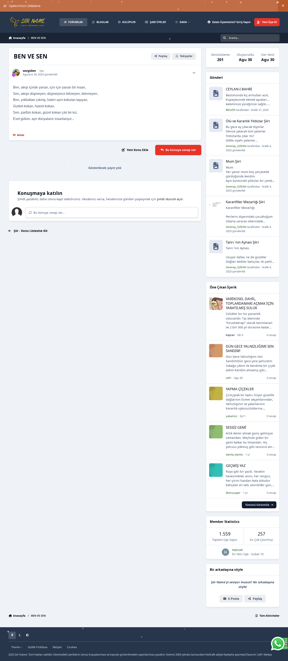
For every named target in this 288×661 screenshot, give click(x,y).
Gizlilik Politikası (37, 647)
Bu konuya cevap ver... (49, 213)
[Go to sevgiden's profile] (16, 72)
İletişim (57, 647)
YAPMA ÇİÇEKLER (240, 388)
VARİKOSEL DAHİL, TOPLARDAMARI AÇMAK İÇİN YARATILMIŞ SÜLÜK (249, 303)
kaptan (230, 335)
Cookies (72, 647)
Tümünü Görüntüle (257, 504)
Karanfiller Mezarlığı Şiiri (245, 201)
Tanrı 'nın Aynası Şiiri (242, 242)
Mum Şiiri (233, 161)
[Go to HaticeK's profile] (225, 552)
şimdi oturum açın (170, 199)
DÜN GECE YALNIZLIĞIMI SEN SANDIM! (250, 348)
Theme (15, 647)
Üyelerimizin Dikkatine (24, 6)
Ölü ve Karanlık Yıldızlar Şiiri (248, 120)
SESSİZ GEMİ (236, 427)
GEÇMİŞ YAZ (235, 465)
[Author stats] (194, 72)
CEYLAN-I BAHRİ (239, 89)
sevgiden (29, 71)
